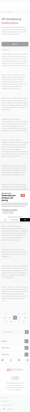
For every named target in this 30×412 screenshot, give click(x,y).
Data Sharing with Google (8, 211)
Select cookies (15, 219)
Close (5, 219)
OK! (25, 219)
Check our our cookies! (8, 213)
